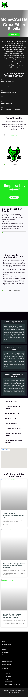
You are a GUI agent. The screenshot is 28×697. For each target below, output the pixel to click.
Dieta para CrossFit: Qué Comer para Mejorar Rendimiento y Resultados (14, 565)
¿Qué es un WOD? (11, 423)
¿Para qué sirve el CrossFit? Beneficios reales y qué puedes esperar (13, 515)
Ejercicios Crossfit (11, 418)
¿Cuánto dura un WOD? (13, 428)
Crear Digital (16, 692)
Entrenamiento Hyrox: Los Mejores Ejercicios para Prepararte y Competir (12, 615)
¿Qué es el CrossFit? (12, 401)
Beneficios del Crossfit (12, 413)
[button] (25, 4)
